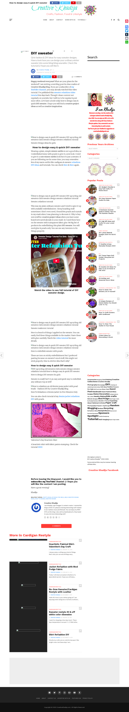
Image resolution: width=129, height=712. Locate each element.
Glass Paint (105, 389)
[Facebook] (127, 27)
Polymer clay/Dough (103, 405)
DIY (107, 384)
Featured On (76, 698)
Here (72, 165)
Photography (91, 405)
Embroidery (96, 387)
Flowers (116, 387)
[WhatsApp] (127, 42)
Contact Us (52, 698)
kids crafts (111, 396)
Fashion (110, 387)
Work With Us (70, 20)
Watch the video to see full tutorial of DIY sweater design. (56, 291)
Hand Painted (107, 392)
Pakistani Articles (98, 403)
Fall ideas (104, 387)
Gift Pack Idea (98, 389)
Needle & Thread (104, 401)
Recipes (100, 408)
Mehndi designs (92, 399)
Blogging (99, 379)
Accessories (92, 379)
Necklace (95, 401)
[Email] (127, 38)
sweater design (51, 498)
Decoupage (101, 385)
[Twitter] (127, 31)
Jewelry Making (99, 396)
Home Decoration (101, 394)
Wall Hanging (104, 419)
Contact (59, 20)
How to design (40, 498)
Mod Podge (103, 398)
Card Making (107, 379)
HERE (40, 447)
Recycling (108, 408)
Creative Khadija (44, 70)
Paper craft (111, 403)
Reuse (107, 411)
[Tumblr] (127, 34)
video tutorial (62, 338)
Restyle (101, 411)
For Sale (90, 389)
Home (45, 20)
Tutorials (81, 20)
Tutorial (92, 419)
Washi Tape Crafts (114, 419)
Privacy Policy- (88, 698)
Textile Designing (104, 416)
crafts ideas (47, 497)
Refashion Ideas (92, 411)
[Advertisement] (64, 36)
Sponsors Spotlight (98, 414)
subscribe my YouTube (43, 481)
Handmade (96, 392)
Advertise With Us (63, 698)
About (51, 20)
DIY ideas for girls (58, 497)
